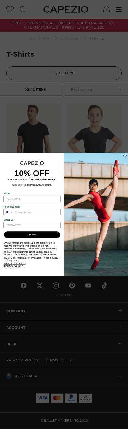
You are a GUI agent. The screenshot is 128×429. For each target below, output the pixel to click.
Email (7, 193)
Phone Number (12, 206)
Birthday (8, 219)
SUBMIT (32, 235)
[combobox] (9, 212)
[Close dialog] (125, 155)
